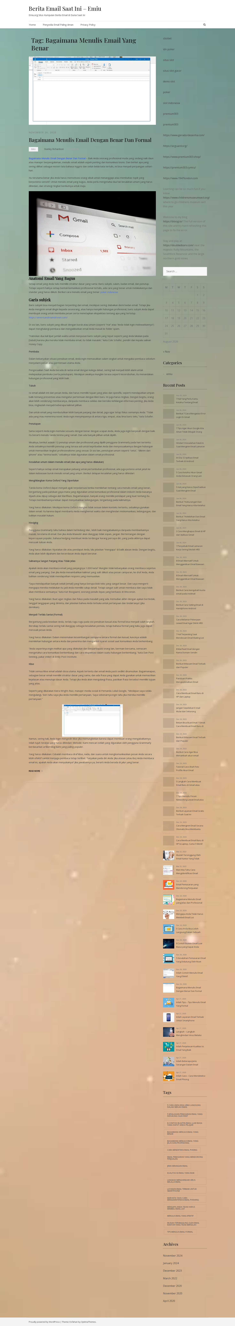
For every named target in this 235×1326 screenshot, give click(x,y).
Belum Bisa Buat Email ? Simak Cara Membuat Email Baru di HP (190, 724)
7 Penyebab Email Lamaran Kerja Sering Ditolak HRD (189, 548)
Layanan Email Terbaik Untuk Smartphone (182, 1190)
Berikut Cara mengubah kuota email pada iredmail (190, 592)
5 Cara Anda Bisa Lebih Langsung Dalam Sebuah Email (188, 930)
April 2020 (169, 1301)
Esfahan (74, 1321)
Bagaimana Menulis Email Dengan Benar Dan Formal (90, 139)
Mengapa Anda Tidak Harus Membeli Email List (189, 915)
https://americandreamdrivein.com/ (48, 317)
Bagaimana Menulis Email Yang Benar (182, 1133)
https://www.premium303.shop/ (182, 157)
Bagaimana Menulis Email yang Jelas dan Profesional (189, 901)
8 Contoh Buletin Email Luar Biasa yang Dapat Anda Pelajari (189, 945)
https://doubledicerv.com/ (178, 245)
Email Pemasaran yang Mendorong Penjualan (187, 886)
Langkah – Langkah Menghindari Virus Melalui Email (188, 1033)
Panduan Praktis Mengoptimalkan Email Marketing (187, 680)
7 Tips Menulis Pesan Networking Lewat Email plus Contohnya (190, 798)
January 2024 (171, 1263)
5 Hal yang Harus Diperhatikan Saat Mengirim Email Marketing (191, 489)
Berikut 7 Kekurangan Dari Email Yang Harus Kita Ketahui (190, 503)
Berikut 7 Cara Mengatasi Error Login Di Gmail (191, 415)
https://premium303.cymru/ (179, 167)
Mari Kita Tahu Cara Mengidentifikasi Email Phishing (187, 871)
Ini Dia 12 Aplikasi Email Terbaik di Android (187, 459)
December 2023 (172, 1270)
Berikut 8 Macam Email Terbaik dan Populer (191, 665)
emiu (33, 149)
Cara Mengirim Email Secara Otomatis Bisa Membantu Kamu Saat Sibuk (189, 827)
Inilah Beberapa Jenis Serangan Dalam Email (187, 1063)
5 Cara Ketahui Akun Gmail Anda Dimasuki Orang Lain (189, 474)
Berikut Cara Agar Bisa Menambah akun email (187, 754)
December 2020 (172, 1286)
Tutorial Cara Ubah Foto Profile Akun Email (187, 768)
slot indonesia (171, 103)
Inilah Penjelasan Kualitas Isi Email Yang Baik (190, 1048)
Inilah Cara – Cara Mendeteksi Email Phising (190, 1077)
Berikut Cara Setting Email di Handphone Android (189, 606)
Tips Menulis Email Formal (180, 1231)
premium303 (170, 113)
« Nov (166, 351)
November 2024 (172, 1255)
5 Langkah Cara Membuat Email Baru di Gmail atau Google (188, 783)
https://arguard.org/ (175, 146)
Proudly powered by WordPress (44, 1321)
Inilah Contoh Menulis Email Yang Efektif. (189, 974)
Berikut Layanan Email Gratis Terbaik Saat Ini (190, 812)
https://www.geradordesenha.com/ (183, 135)
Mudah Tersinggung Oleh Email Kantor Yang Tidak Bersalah (188, 857)
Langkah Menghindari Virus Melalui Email (181, 1181)
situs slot (168, 60)
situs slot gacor (172, 70)
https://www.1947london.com (180, 178)
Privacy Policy (87, 24)
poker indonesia (109, 292)
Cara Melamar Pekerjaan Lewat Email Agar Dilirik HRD (189, 621)
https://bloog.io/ (173, 221)
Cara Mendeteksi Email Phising (182, 1150)
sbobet (167, 38)
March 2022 (170, 1278)
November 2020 (172, 1293)
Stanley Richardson (54, 149)
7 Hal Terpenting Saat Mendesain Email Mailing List (190, 636)
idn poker (169, 49)
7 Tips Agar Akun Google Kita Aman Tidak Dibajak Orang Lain (190, 430)
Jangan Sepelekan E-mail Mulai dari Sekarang (188, 709)
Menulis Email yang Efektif (180, 1216)
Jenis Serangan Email (177, 1166)
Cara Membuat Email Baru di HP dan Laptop (190, 695)
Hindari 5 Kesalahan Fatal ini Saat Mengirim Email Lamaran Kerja (190, 445)
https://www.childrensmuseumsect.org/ (186, 197)
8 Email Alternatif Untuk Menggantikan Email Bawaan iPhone (190, 562)
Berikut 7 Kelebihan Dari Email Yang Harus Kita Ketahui (190, 518)
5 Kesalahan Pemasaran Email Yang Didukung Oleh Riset (191, 960)
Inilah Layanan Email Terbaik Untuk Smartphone (190, 1018)
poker (166, 92)
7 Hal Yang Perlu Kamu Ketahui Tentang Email (187, 400)
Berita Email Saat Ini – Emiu (65, 8)
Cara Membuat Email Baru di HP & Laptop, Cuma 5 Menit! (190, 842)
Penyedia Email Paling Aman (58, 24)
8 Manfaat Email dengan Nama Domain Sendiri (188, 651)
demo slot (169, 81)
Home (32, 24)
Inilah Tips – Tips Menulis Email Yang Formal (191, 1004)
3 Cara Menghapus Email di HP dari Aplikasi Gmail (191, 533)
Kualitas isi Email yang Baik (180, 1173)
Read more (34, 770)
